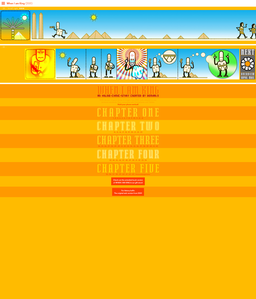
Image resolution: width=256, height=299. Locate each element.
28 (112, 146)
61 (126, 174)
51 (136, 160)
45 (117, 160)
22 (138, 132)
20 (132, 132)
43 (110, 160)
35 (134, 146)
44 (114, 160)
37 (141, 146)
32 (125, 146)
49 (130, 160)
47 (123, 160)
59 (120, 174)
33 (128, 146)
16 (120, 132)
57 (113, 174)
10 (134, 118)
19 (129, 132)
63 (133, 174)
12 (139, 118)
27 (109, 146)
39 (148, 146)
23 (141, 132)
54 (146, 160)
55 (107, 174)
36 (138, 146)
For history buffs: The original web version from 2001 (128, 191)
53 (142, 160)
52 (139, 160)
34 (131, 146)
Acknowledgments (142, 174)
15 (117, 132)
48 (127, 160)
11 (136, 118)
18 (126, 132)
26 (106, 146)
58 (117, 174)
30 (119, 146)
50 (133, 160)
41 (154, 146)
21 (135, 132)
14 (114, 132)
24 (99, 146)
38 (144, 146)
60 (123, 174)
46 (120, 160)
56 (110, 174)
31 (122, 146)
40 (151, 146)
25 (102, 146)
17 (123, 132)
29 (115, 146)
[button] (3, 4)
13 (142, 118)
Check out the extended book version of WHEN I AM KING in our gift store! (128, 181)
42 (157, 146)
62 (130, 174)
